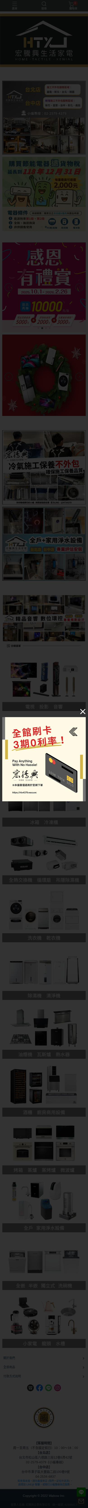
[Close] (82, 711)
